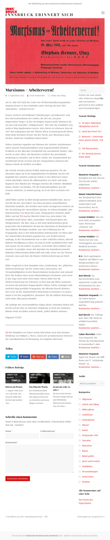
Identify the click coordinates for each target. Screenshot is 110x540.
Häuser (85, 425)
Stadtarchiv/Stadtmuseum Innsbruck (42, 536)
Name (8, 431)
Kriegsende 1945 (90, 435)
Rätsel (85, 451)
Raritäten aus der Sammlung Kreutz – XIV (27, 517)
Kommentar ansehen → (90, 188)
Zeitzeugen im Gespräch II (90, 517)
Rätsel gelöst (88, 456)
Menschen (87, 445)
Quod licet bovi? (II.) (91, 131)
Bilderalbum (88, 409)
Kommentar (11, 442)
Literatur (86, 440)
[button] (11, 356)
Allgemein (87, 399)
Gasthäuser (87, 415)
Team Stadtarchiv (37, 96)
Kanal (85, 430)
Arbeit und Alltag (58, 96)
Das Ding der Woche (38, 386)
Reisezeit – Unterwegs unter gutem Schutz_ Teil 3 (91, 139)
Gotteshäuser (88, 420)
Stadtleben (87, 466)
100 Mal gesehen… (91, 148)
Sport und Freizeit (91, 461)
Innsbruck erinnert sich (39, 14)
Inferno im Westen (13, 386)
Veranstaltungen (90, 471)
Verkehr (86, 482)
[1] (21, 216)
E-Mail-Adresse (48, 431)
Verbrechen (88, 477)
